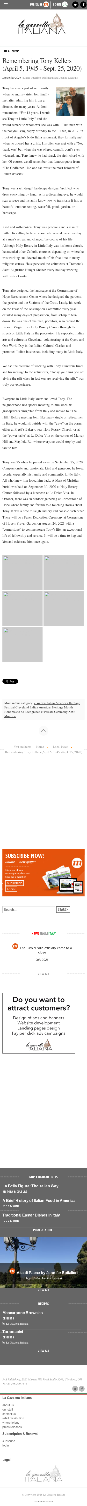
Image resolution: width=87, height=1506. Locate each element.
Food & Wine (10, 1206)
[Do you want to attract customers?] (38, 1023)
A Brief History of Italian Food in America (38, 1201)
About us (8, 1405)
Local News (11, 51)
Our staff (7, 1409)
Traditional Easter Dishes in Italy (31, 1215)
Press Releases (12, 1427)
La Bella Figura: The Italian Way (30, 1186)
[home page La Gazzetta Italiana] (43, 1473)
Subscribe (36, 4)
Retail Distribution (13, 1418)
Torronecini (12, 1332)
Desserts (8, 1318)
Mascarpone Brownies (22, 1313)
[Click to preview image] (70, 101)
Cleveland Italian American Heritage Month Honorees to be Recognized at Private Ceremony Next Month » (39, 711)
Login (5, 1445)
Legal (6, 1460)
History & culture (14, 1192)
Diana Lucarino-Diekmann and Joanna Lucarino (50, 77)
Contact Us (9, 1414)
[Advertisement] (43, 803)
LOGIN (57, 4)
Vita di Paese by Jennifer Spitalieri (47, 1273)
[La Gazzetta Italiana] (43, 23)
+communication (43, 1501)
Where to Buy (10, 1422)
